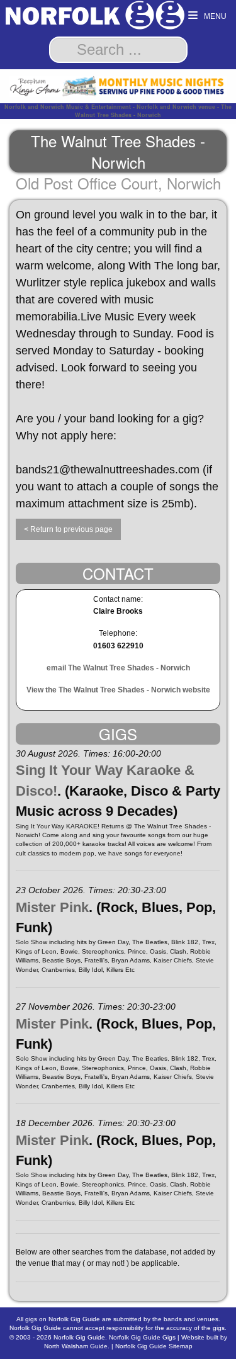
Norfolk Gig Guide (79, 1337)
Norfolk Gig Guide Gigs (142, 1337)
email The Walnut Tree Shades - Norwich (118, 667)
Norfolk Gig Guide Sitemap (154, 1346)
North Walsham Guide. (77, 1346)
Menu (214, 16)
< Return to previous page (68, 529)
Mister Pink (52, 907)
